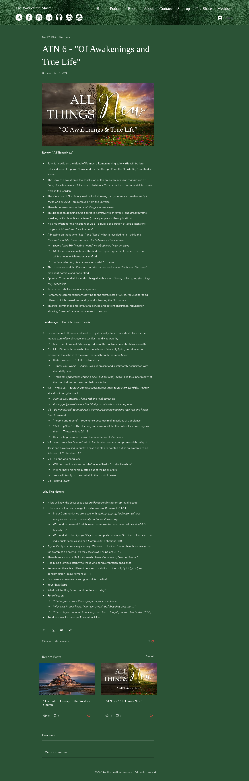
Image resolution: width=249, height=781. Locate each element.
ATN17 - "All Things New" (124, 701)
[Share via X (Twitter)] (53, 630)
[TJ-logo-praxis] (59, 17)
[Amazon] (18, 17)
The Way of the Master (34, 8)
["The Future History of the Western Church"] (67, 679)
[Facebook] (29, 17)
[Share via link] (70, 630)
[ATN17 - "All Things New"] (129, 679)
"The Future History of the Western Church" (66, 703)
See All (150, 656)
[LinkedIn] (49, 17)
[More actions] (152, 37)
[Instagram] (39, 17)
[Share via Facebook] (44, 630)
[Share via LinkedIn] (61, 630)
